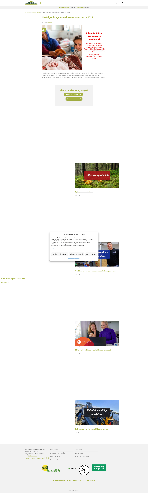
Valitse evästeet (91, 254)
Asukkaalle (77, 3)
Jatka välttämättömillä (76, 254)
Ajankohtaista (87, 3)
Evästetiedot (71, 258)
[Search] (122, 3)
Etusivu (27, 12)
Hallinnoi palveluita (56, 248)
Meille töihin (106, 3)
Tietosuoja (77, 258)
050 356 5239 (81, 7)
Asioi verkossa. (64, 7)
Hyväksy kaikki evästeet (59, 254)
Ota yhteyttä (115, 3)
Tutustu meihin (97, 3)
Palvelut (69, 3)
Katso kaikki (5, 283)
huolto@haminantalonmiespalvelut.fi (37, 458)
